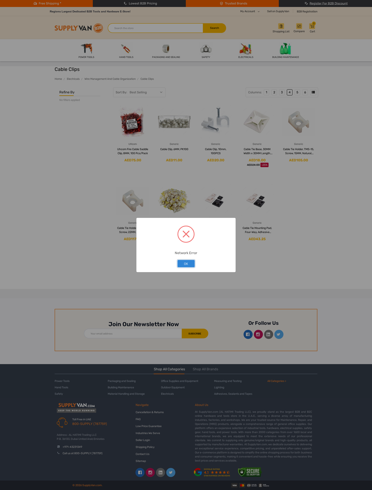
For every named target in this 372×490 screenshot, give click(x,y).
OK (186, 264)
